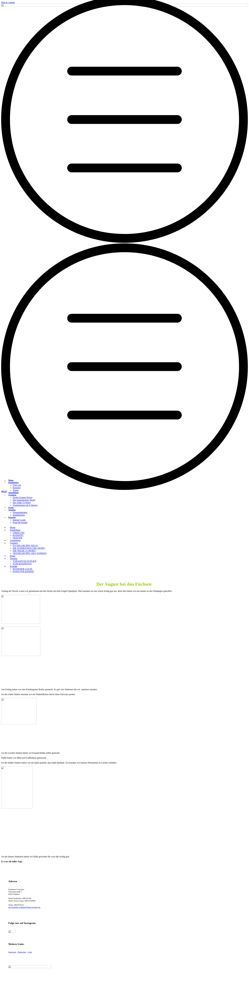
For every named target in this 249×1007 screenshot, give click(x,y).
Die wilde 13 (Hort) (22, 502)
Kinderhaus (13, 483)
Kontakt (12, 517)
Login (30, 952)
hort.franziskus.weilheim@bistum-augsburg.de (24, 907)
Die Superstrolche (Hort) (24, 500)
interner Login (19, 520)
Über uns (17, 485)
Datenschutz (22, 952)
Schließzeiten (19, 515)
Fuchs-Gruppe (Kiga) (22, 497)
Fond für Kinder (20, 522)
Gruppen (12, 495)
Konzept (16, 487)
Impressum (12, 952)
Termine (12, 510)
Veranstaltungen (20, 512)
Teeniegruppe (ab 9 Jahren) (25, 505)
